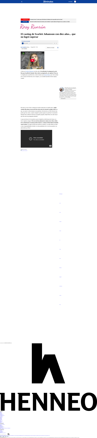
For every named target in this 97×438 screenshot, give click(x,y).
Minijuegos (1, 425)
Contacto (33, 435)
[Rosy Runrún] (48, 28)
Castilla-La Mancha (2, 415)
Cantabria (1, 419)
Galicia (1, 422)
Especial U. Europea (2, 424)
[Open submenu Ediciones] (71, 1)
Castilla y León (1, 414)
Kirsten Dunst (47, 74)
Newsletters (1, 427)
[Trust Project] (23, 149)
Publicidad (1, 432)
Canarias (1, 416)
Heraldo (1, 430)
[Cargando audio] (23, 43)
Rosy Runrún (23, 47)
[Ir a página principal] (48, 1)
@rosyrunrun (63, 98)
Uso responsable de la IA (47, 435)
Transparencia (18, 435)
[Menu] (21, 1)
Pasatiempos (1, 426)
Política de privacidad (9, 435)
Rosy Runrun (24, 48)
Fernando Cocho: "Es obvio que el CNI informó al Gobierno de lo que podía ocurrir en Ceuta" (46, 19)
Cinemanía (1, 431)
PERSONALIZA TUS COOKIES (23, 435)
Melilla (1, 421)
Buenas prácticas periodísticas (40, 435)
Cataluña (1, 413)
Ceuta (0, 420)
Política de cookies (14, 435)
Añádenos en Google (50, 47)
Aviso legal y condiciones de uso (3, 435)
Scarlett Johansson (30, 71)
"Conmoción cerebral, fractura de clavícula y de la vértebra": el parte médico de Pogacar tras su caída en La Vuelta (49, 21)
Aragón (1, 418)
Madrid (1, 412)
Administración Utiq (29, 435)
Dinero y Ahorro (2, 428)
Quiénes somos (35, 435)
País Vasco (1, 417)
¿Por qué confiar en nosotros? (24, 150)
